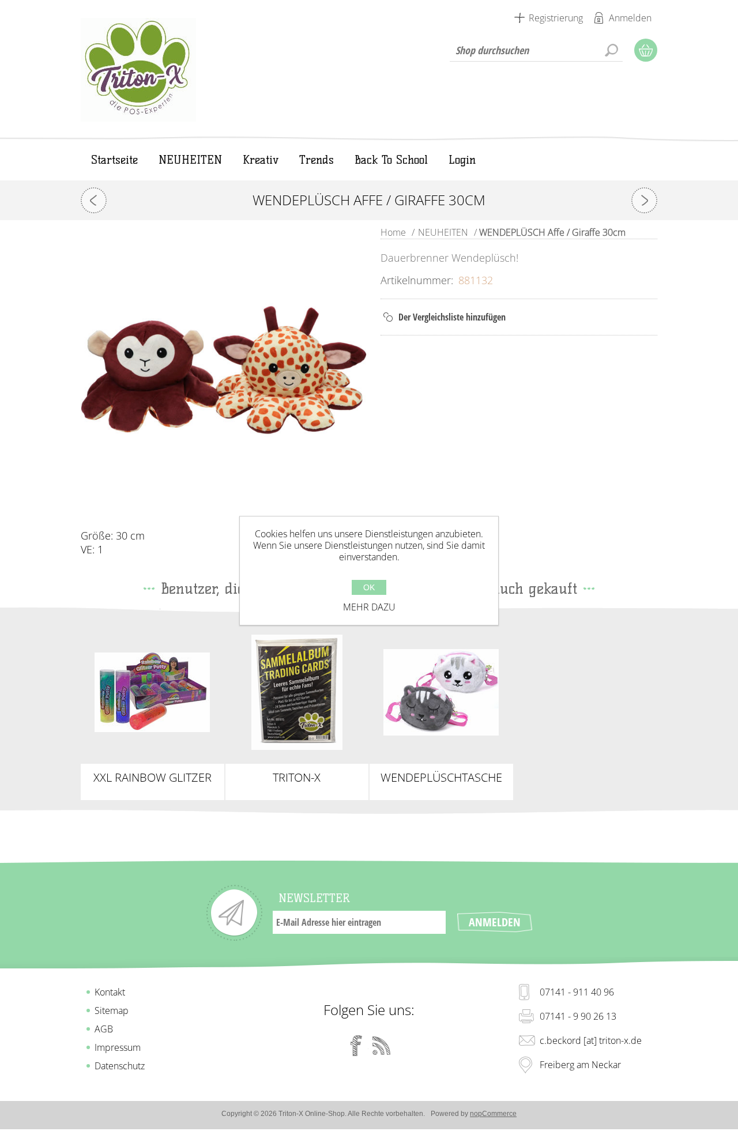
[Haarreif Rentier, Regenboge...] (644, 200)
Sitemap (112, 1010)
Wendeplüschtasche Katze (441, 778)
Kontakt (110, 992)
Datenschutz (120, 1065)
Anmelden (630, 18)
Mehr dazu (369, 607)
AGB (104, 1029)
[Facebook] (356, 1046)
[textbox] (536, 50)
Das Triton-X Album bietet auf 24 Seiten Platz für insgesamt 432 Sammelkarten (297, 692)
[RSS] (382, 1046)
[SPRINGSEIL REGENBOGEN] (94, 200)
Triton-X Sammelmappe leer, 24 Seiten (297, 778)
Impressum (118, 1047)
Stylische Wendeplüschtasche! (441, 687)
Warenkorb (645, 50)
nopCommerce (493, 1114)
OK (369, 587)
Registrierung (556, 18)
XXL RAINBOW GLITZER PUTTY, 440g (152, 778)
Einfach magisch (152, 683)
